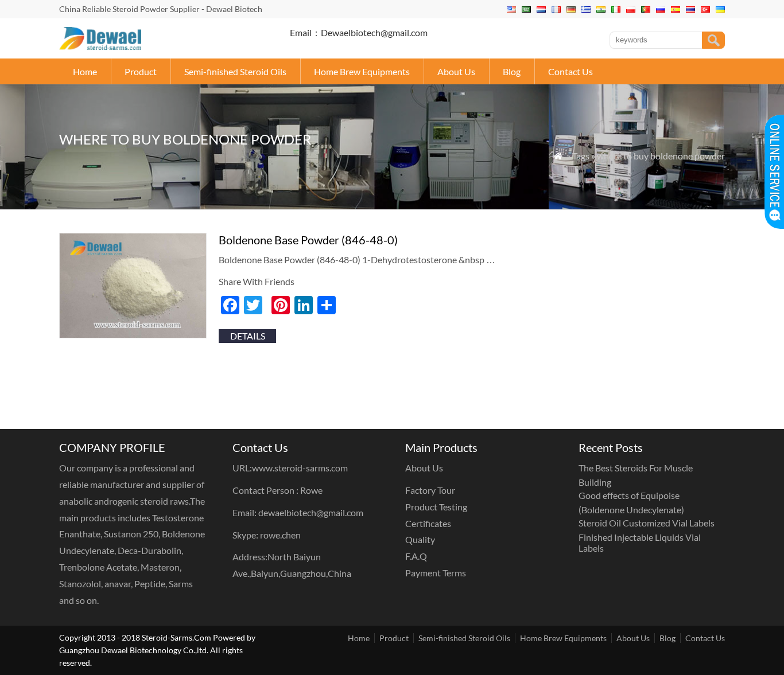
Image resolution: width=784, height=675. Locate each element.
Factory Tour (430, 490)
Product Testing (436, 506)
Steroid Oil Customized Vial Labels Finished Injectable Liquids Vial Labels (647, 535)
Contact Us (570, 71)
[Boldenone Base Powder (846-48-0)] (133, 334)
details (247, 335)
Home (85, 71)
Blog (512, 71)
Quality (420, 539)
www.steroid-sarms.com (300, 467)
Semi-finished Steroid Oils (235, 71)
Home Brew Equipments (362, 71)
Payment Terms (435, 572)
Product (141, 71)
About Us (456, 71)
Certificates (428, 523)
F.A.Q (416, 556)
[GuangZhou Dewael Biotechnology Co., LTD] (100, 46)
